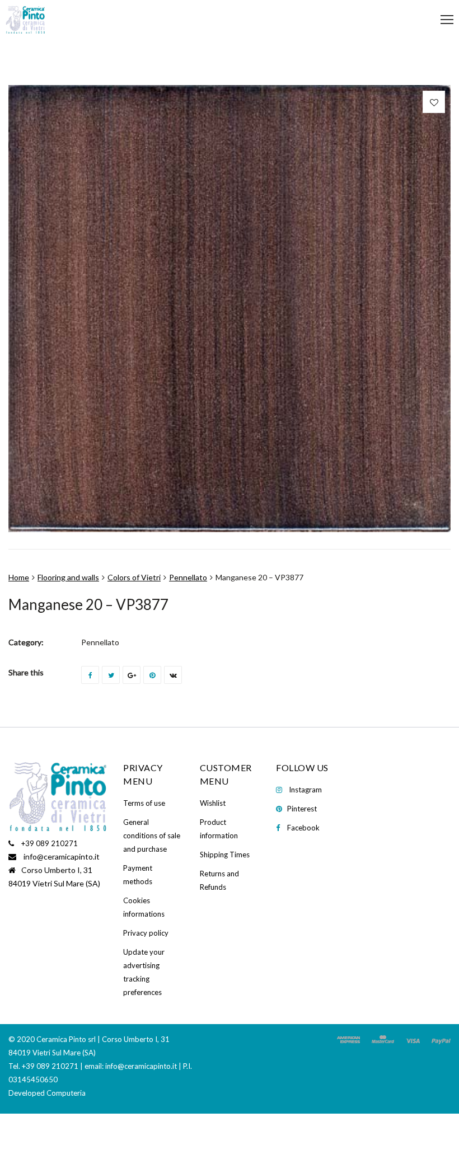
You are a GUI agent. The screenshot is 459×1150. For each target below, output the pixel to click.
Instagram (305, 789)
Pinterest (302, 808)
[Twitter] (111, 675)
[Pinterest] (152, 675)
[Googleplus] (131, 675)
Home (18, 577)
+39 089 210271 (49, 843)
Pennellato (188, 577)
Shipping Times (225, 854)
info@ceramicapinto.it (62, 856)
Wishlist (213, 803)
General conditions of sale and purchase (151, 835)
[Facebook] (90, 675)
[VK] (173, 675)
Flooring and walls (68, 577)
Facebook (303, 827)
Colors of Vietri (134, 577)
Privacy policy (145, 932)
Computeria (66, 1092)
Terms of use (144, 803)
